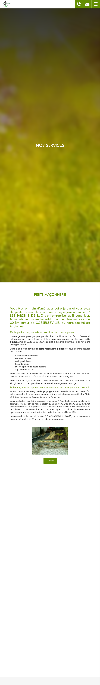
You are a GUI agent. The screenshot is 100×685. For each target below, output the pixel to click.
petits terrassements (74, 380)
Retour (51, 460)
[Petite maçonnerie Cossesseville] (50, 441)
